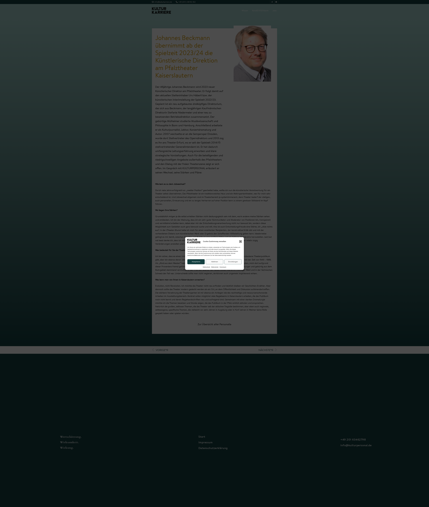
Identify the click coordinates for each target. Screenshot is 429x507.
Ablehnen (214, 262)
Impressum (223, 267)
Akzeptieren (196, 262)
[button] (240, 241)
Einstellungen (233, 262)
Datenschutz (206, 267)
